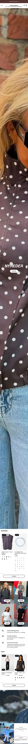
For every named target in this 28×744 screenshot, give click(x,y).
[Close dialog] (27, 723)
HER (18, 740)
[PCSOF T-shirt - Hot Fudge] (20, 662)
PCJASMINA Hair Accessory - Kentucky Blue (20, 553)
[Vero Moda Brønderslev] (14, 5)
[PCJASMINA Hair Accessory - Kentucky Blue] (20, 542)
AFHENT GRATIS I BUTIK (14, 1)
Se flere (14, 576)
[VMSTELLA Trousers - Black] (7, 662)
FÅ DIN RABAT (21, 737)
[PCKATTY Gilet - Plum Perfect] (7, 542)
